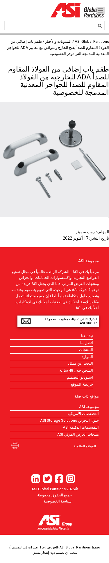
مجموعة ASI (89, 407)
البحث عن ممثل (80, 363)
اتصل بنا (86, 343)
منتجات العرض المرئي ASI (78, 434)
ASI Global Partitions (92, 41)
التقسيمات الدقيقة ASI (81, 427)
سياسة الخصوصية (58, 501)
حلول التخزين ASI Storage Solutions (69, 420)
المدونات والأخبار (58, 41)
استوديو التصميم (80, 377)
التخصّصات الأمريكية (83, 413)
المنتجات (86, 350)
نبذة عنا (87, 336)
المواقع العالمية (85, 445)
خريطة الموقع (82, 384)
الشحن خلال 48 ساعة (76, 370)
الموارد (87, 356)
